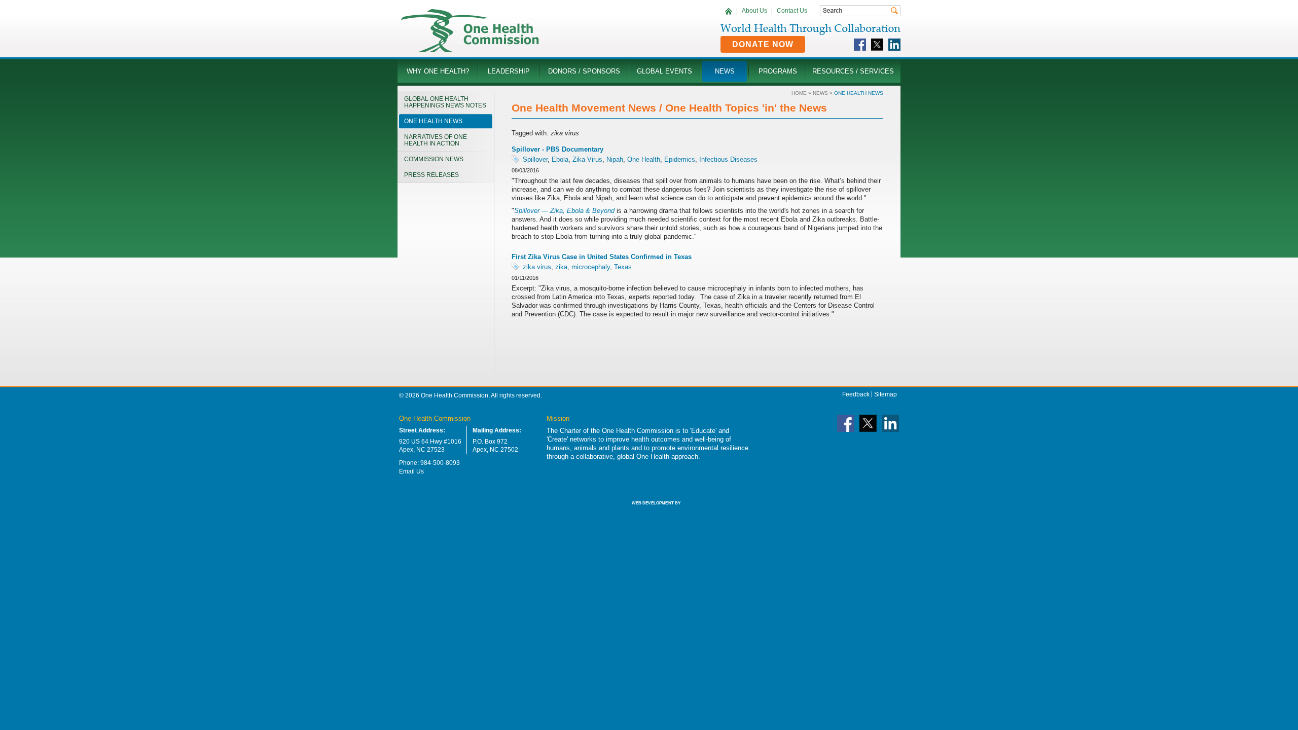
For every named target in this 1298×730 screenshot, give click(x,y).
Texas (623, 267)
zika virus (537, 267)
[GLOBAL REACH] (649, 510)
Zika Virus (587, 159)
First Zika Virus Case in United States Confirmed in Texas (602, 257)
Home (799, 93)
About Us (754, 11)
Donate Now (763, 44)
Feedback (856, 394)
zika (561, 267)
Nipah (614, 159)
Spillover (535, 159)
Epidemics (679, 159)
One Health (643, 159)
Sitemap (885, 394)
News (820, 93)
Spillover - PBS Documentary (557, 149)
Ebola (560, 159)
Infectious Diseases (728, 159)
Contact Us (792, 11)
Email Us (411, 471)
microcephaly (590, 267)
